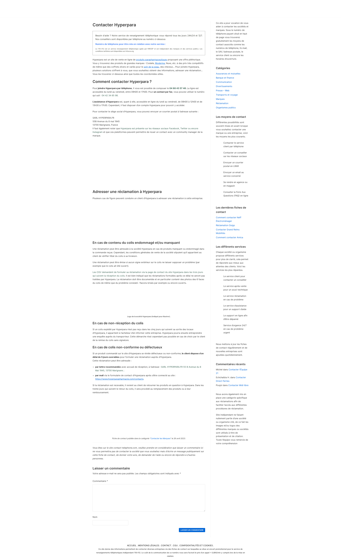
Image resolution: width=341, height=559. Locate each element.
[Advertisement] (149, 221)
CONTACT (166, 545)
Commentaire (100, 481)
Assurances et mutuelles (228, 73)
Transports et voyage (227, 94)
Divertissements (224, 86)
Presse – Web (222, 90)
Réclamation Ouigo (225, 225)
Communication (224, 82)
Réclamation (222, 103)
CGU (175, 545)
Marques (220, 99)
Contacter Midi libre (238, 385)
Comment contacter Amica (229, 237)
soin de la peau (151, 66)
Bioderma (160, 63)
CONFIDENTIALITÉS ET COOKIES (196, 545)
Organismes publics (226, 107)
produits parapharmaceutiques (151, 59)
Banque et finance (225, 77)
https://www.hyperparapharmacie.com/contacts (119, 379)
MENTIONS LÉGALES (148, 545)
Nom (95, 517)
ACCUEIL (131, 545)
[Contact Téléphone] (116, 8)
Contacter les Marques (160, 438)
